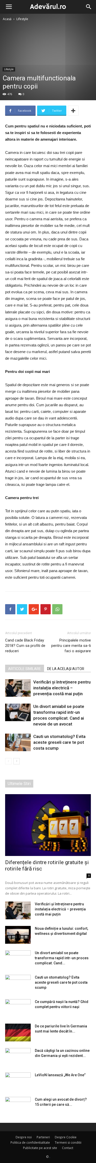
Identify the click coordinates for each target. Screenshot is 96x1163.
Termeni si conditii (68, 1142)
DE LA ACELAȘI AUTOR (65, 669)
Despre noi (24, 1137)
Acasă (7, 19)
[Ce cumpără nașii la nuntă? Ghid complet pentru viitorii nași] (18, 1008)
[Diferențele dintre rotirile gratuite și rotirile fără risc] (48, 825)
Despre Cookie (66, 1137)
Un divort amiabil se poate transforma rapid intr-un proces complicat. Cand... (62, 958)
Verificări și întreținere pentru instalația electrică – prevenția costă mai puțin (62, 687)
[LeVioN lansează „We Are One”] (18, 1081)
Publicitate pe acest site (40, 1148)
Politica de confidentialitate (30, 1142)
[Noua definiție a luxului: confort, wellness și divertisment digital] (18, 935)
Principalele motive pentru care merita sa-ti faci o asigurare (71, 645)
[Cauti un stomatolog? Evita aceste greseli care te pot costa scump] (18, 742)
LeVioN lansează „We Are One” (60, 1075)
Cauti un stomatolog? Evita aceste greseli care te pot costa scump (59, 742)
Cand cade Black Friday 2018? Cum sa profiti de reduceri (25, 645)
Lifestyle (22, 19)
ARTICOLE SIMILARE (24, 669)
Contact (67, 1148)
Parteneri (43, 1137)
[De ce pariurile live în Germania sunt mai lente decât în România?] (18, 1032)
